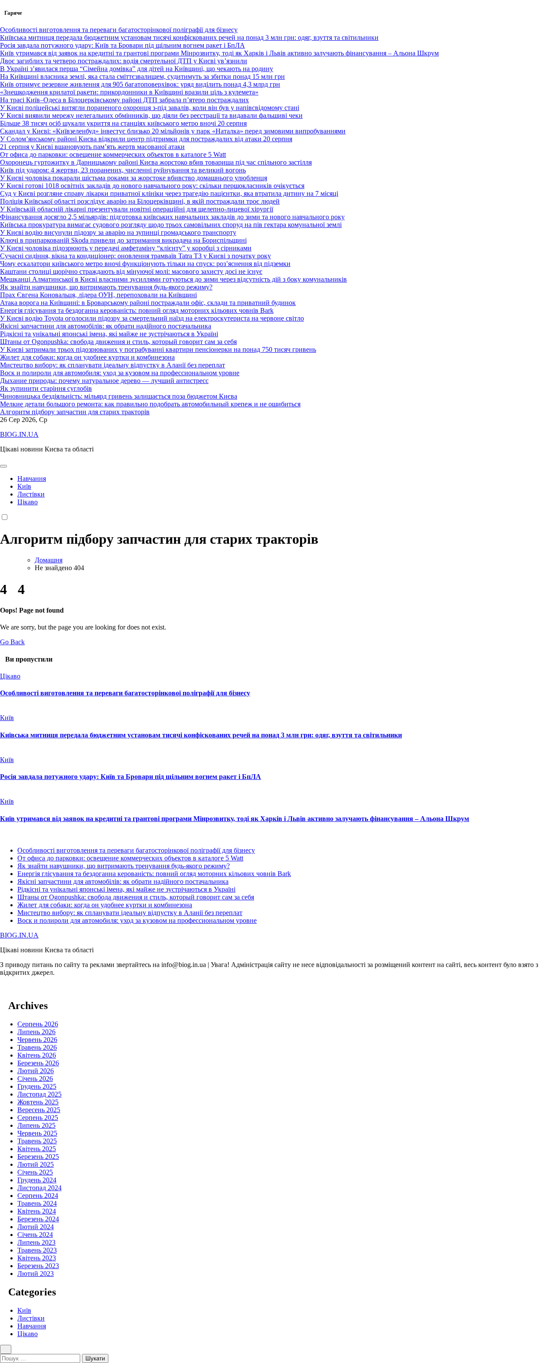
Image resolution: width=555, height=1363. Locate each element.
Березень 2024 (38, 1219)
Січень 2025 (35, 1172)
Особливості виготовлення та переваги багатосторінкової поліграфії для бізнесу (125, 693)
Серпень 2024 (37, 1195)
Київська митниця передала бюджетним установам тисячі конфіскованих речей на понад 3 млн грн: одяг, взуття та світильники (201, 735)
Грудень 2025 (36, 1086)
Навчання (31, 478)
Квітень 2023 (36, 1258)
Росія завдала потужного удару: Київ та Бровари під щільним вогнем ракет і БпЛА (130, 776)
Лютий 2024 (35, 1226)
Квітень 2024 (36, 1211)
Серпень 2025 (37, 1117)
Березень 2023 (38, 1265)
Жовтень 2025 (38, 1102)
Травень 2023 (37, 1250)
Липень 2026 (36, 1031)
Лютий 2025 (35, 1164)
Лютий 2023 (35, 1273)
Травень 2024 (37, 1203)
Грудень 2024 (36, 1180)
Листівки (31, 494)
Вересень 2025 (38, 1109)
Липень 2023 (36, 1242)
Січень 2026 (35, 1078)
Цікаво (27, 502)
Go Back (12, 642)
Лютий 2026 (35, 1070)
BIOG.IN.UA (19, 434)
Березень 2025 (38, 1156)
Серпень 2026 (37, 1024)
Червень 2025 (37, 1133)
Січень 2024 (35, 1234)
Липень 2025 (36, 1125)
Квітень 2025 (36, 1148)
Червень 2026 (37, 1039)
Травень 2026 (37, 1047)
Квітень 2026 (36, 1055)
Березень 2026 (38, 1063)
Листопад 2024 (39, 1187)
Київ (24, 486)
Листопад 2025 (39, 1094)
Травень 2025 (37, 1141)
